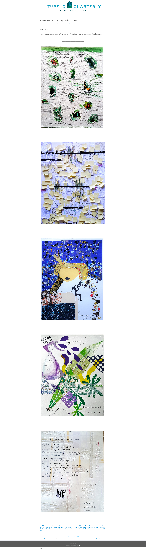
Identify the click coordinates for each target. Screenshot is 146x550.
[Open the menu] (105, 15)
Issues (45, 15)
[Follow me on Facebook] (44, 548)
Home (41, 15)
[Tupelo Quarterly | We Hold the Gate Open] (73, 7)
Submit (50, 15)
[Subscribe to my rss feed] (40, 548)
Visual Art (82, 15)
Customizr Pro (78, 548)
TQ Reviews (56, 15)
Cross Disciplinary (89, 15)
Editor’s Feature (98, 15)
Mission (61, 15)
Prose (77, 15)
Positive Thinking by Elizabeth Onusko (97, 538)
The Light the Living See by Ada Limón (48, 538)
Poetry (72, 15)
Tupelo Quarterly (70, 548)
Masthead (67, 15)
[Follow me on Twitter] (42, 548)
